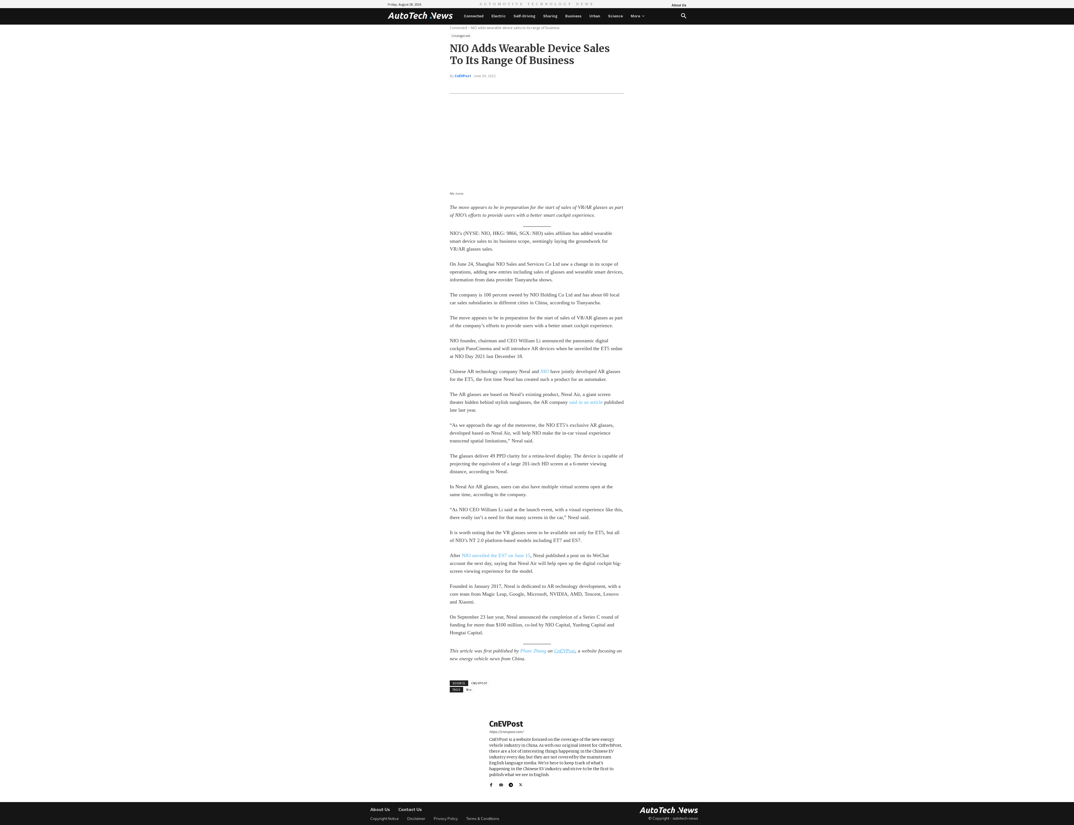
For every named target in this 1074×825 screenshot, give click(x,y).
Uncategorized (460, 36)
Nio (469, 690)
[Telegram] (511, 784)
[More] (554, 85)
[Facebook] (490, 85)
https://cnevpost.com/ (506, 732)
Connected (458, 27)
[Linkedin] (528, 85)
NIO (544, 371)
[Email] (541, 85)
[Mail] (501, 784)
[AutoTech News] (420, 15)
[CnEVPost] (466, 754)
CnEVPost (462, 76)
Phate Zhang (533, 651)
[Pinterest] (515, 85)
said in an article (586, 402)
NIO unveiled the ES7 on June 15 (496, 555)
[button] (683, 16)
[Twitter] (502, 85)
